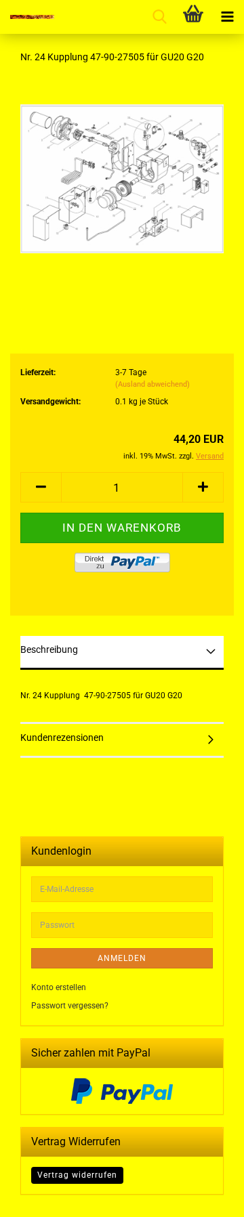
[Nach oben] (206, 1196)
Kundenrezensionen (62, 737)
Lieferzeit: (38, 372)
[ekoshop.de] (27, 17)
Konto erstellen (58, 987)
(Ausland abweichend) (152, 384)
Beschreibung (49, 649)
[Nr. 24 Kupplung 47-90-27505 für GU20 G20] (122, 177)
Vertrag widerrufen (77, 1175)
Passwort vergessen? (69, 1005)
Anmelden (122, 958)
